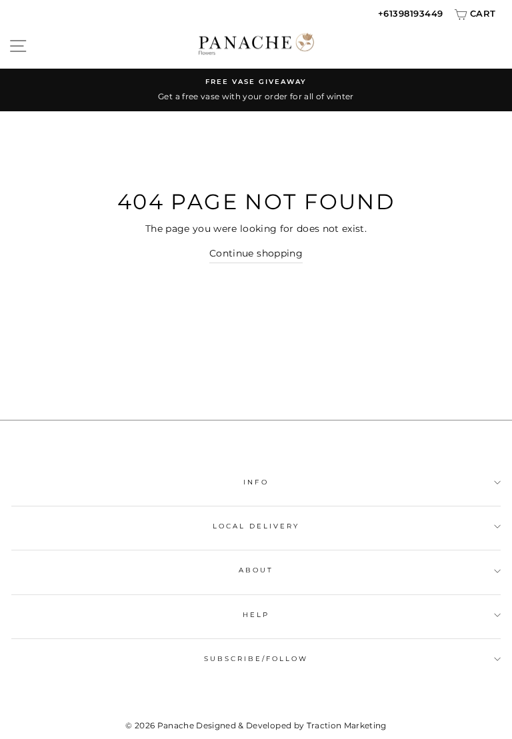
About (256, 570)
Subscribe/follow (256, 658)
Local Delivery (256, 526)
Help (256, 614)
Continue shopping (256, 253)
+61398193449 (410, 13)
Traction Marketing (347, 725)
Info (255, 482)
